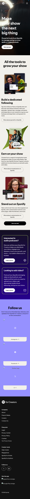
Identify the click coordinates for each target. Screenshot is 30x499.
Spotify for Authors (7, 458)
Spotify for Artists (7, 455)
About (3, 412)
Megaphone (5, 453)
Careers (4, 418)
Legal (3, 430)
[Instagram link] (9, 469)
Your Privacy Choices (7, 441)
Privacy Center (6, 433)
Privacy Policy (6, 436)
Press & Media (6, 415)
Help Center (5, 450)
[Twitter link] (4, 469)
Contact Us (5, 421)
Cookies (4, 438)
